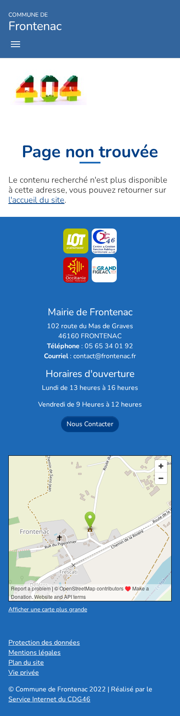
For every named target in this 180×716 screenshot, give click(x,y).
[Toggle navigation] (15, 44)
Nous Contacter (90, 424)
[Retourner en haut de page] (162, 698)
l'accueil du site (36, 200)
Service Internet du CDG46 (49, 699)
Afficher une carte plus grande (47, 609)
